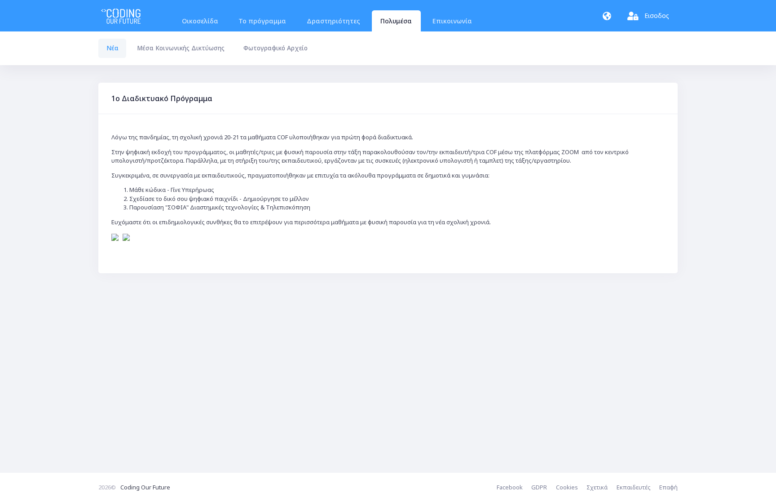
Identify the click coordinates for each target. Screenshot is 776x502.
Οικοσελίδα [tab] (200, 21)
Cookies (567, 487)
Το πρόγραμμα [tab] (262, 21)
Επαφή (668, 487)
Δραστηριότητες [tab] (333, 21)
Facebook (510, 487)
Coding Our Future (145, 487)
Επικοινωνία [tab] (452, 21)
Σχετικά (597, 487)
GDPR (539, 487)
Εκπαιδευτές (634, 487)
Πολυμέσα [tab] (396, 21)
